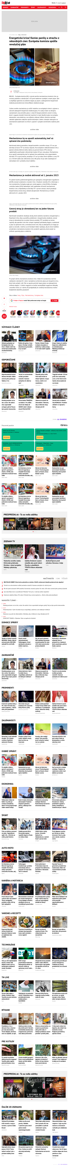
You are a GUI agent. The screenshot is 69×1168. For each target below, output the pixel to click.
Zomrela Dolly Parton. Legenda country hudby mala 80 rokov (42, 995)
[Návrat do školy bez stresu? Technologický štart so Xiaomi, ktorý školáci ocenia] (42, 760)
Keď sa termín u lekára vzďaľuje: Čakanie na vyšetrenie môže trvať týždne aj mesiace (59, 770)
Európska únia (39, 295)
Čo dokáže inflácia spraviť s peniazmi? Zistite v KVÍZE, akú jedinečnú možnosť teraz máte (9, 471)
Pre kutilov (8, 1041)
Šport (33, 7)
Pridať (55, 300)
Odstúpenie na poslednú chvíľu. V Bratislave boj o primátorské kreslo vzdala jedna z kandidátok (26, 997)
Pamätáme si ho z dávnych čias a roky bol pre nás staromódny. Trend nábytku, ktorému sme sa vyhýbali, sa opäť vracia (9, 1029)
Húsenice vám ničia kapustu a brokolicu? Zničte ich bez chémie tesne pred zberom (41, 1060)
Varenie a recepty (11, 913)
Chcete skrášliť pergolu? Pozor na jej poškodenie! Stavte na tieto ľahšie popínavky (26, 1060)
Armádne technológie (40, 970)
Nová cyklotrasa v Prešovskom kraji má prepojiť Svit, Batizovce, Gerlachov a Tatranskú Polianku (42, 867)
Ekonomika (52, 7)
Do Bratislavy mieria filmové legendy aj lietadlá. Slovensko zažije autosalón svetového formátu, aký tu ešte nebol (9, 867)
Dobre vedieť (4, 477)
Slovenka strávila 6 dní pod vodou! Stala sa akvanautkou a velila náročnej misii (59, 739)
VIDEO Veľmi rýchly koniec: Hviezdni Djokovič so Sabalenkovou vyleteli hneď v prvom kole (42, 835)
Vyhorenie (4, 906)
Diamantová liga (5, 839)
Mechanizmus (29, 295)
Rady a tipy (37, 937)
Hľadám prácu (21, 906)
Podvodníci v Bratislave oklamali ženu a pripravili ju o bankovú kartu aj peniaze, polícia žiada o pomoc (59, 642)
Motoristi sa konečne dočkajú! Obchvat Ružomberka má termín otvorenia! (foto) (42, 802)
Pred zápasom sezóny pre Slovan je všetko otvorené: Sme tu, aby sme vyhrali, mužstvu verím (58, 835)
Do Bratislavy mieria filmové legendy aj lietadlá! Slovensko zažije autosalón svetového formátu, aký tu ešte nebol (25, 471)
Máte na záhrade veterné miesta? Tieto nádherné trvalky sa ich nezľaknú (59, 1059)
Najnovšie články (9, 600)
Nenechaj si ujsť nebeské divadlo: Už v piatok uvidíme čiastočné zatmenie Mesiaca (9, 739)
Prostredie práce (38, 904)
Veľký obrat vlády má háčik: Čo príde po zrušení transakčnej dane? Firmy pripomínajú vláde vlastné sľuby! (9, 803)
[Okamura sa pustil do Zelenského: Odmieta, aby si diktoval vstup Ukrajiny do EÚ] (42, 664)
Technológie (8, 944)
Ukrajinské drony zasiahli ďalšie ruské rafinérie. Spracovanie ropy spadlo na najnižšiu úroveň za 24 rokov (42, 964)
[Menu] (65, 7)
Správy (5, 569)
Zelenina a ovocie (5, 1065)
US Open (37, 840)
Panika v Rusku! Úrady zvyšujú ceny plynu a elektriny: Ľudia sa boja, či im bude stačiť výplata (42, 346)
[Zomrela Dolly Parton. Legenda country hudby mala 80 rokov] (42, 986)
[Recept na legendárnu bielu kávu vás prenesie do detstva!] (59, 922)
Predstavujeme (55, 873)
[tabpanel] (34, 588)
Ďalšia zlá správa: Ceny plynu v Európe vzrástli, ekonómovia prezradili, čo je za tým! (25, 346)
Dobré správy (9, 751)
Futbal (47, 565)
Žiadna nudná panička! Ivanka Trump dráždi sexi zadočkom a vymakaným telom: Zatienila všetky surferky (42, 707)
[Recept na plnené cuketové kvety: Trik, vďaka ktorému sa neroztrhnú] (42, 922)
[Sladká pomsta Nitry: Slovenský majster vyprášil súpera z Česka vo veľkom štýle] (26, 824)
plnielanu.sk (54, 774)
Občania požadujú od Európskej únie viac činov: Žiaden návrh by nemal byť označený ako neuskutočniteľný (9, 346)
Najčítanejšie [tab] (48, 578)
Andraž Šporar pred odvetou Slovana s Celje (54, 562)
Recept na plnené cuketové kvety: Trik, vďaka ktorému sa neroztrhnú (41, 932)
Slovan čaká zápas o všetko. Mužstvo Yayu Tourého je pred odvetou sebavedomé (9, 996)
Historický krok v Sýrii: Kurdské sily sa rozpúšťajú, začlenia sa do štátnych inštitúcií (26, 609)
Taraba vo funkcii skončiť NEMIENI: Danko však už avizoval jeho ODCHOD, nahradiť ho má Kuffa (9, 641)
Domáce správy (10, 622)
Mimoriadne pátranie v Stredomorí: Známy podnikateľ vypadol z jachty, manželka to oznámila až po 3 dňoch (59, 803)
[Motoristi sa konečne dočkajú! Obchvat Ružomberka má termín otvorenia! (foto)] (42, 792)
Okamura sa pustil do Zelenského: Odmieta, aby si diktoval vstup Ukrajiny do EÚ (26, 614)
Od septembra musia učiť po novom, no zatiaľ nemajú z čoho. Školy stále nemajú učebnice (59, 996)
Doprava (37, 873)
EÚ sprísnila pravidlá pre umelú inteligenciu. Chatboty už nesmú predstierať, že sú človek (59, 963)
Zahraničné (14, 7)
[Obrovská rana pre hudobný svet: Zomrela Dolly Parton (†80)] (26, 696)
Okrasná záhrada (22, 1065)
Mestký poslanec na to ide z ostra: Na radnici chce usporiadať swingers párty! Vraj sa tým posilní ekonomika (34, 605)
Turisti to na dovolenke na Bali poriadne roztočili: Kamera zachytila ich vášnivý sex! (27, 585)
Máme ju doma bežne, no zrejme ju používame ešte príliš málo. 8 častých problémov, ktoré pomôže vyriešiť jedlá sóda (42, 1029)
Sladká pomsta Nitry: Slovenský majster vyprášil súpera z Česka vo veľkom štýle (25, 834)
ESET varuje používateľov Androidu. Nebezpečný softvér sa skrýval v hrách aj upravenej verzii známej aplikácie (26, 964)
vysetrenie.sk (21, 744)
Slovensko (21, 839)
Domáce (5, 7)
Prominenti (25, 7)
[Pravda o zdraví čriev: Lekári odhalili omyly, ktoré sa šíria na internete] (26, 729)
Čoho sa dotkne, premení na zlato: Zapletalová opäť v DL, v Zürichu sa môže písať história (9, 834)
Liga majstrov (55, 840)
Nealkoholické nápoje (56, 935)
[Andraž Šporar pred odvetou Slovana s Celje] (55, 551)
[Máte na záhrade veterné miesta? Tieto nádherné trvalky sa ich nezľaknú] (59, 1050)
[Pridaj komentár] (4, 298)
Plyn (22, 295)
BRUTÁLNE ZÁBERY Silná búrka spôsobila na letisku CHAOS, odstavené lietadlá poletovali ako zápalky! (34, 582)
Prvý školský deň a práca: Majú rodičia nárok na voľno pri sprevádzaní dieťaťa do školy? (42, 899)
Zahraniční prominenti (23, 709)
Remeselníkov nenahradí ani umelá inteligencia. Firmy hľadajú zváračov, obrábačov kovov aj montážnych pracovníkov (26, 900)
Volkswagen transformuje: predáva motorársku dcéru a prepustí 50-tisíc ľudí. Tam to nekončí (25, 867)
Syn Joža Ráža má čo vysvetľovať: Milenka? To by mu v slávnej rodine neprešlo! (26, 592)
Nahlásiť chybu (13, 306)
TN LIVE (5, 977)
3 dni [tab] (58, 578)
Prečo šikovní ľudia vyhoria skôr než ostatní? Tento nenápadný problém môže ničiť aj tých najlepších (9, 900)
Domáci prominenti (6, 711)
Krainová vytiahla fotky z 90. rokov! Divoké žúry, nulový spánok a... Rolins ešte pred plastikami (31, 595)
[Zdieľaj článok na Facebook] (4, 304)
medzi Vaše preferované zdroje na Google (29, 300)
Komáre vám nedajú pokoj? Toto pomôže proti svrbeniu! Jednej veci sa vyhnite (42, 739)
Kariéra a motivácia (12, 880)
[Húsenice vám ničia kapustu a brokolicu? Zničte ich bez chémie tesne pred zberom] (42, 1050)
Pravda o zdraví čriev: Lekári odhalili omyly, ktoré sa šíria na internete (25, 739)
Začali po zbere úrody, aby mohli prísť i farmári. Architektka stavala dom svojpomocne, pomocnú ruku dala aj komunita (26, 1029)
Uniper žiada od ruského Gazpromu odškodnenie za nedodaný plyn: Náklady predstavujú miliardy (59, 346)
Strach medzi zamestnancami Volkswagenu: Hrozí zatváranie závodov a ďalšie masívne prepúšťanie (25, 642)
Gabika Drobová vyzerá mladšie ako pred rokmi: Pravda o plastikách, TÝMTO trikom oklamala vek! (33, 565)
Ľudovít (64, 3)
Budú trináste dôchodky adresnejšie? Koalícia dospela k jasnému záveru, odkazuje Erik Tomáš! (26, 803)
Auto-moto (7, 847)
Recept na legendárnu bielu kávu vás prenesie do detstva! (59, 931)
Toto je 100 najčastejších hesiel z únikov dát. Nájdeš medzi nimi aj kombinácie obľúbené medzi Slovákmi (9, 964)
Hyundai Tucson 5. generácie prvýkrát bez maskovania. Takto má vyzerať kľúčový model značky (59, 867)
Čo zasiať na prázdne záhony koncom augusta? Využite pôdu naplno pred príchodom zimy (9, 1060)
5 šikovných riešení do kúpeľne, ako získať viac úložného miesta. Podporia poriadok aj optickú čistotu (59, 1029)
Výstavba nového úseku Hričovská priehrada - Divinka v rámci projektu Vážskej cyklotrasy (12, 564)
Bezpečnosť (4, 970)
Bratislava (54, 648)
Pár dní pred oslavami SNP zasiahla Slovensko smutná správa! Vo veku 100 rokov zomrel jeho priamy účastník (35, 588)
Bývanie (6, 1010)
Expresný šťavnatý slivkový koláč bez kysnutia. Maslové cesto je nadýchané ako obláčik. (9, 933)
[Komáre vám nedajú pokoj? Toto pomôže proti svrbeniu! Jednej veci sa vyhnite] (42, 729)
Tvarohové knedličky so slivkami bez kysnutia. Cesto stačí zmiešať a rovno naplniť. (25, 932)
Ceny (18, 295)
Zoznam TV (9, 541)
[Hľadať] (62, 7)
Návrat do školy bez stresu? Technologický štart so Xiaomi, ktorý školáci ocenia (41, 471)
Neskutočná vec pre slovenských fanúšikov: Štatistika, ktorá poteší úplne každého (59, 471)
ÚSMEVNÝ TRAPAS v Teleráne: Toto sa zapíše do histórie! (19, 618)
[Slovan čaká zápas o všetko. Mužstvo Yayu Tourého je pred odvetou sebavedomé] (9, 986)
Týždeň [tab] (64, 578)
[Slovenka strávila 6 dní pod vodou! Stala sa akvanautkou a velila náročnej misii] (59, 729)
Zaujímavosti (41, 7)
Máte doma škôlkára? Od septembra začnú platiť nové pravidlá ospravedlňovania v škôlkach (59, 900)
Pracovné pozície (8, 425)
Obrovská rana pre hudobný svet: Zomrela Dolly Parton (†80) (25, 705)
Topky (19, 34)
